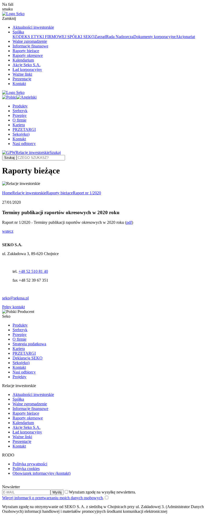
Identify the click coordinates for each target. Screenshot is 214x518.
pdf (129, 222)
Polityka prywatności (30, 464)
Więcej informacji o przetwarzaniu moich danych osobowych (52, 498)
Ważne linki (22, 74)
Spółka (18, 32)
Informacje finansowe (30, 46)
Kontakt (19, 83)
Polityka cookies (26, 468)
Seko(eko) (21, 134)
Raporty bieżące (26, 51)
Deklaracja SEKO (28, 358)
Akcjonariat (185, 36)
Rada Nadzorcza (119, 36)
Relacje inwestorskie (33, 152)
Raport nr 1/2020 (87, 193)
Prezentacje (22, 79)
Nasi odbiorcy (24, 143)
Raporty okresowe (28, 55)
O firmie (19, 120)
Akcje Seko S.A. (26, 65)
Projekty (19, 377)
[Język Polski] (9, 97)
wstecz (7, 231)
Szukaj (55, 152)
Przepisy (20, 115)
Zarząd (100, 36)
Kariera (19, 125)
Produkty (20, 106)
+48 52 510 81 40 (33, 271)
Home (7, 193)
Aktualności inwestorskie (33, 27)
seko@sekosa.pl (15, 298)
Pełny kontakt (13, 307)
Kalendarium (23, 60)
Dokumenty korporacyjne (154, 36)
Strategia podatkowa (29, 344)
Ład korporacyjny (27, 69)
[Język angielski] (26, 97)
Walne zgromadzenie (30, 41)
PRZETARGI (24, 129)
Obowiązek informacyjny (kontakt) (41, 473)
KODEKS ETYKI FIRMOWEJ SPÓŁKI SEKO (53, 36)
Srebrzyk (20, 111)
